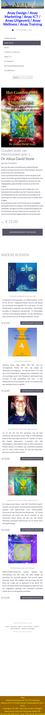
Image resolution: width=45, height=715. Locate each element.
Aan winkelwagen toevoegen (22, 232)
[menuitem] (22, 38)
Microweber (28, 631)
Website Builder (18, 631)
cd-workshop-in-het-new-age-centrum (23, 429)
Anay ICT (8, 57)
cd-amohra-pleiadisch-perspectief (22, 296)
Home (7, 626)
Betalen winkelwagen (14, 66)
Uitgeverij (9, 61)
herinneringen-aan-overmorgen (22, 568)
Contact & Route (28, 626)
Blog (6, 47)
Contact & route (12, 52)
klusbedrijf (9, 70)
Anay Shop (9, 43)
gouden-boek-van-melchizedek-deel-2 (23, 500)
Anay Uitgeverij (15, 628)
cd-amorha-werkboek (22, 361)
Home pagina (10, 38)
